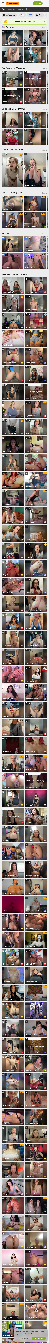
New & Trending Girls (12, 192)
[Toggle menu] (3, 3)
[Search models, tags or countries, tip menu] (45, 9)
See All (44, 27)
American (10, 27)
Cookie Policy (30, 1334)
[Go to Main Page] (15, 3)
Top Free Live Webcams (14, 68)
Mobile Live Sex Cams (12, 149)
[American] (22, 15)
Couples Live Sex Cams (13, 109)
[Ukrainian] (30, 15)
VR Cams (6, 233)
